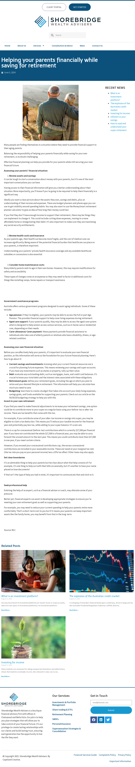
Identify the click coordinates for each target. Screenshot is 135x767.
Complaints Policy (107, 754)
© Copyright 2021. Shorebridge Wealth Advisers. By (26, 756)
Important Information (120, 761)
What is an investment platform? (115, 96)
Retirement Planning (62, 714)
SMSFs (55, 719)
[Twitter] (108, 720)
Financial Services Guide (85, 754)
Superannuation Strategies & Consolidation (66, 730)
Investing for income (120, 113)
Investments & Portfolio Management (64, 703)
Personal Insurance (61, 723)
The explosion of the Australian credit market (120, 107)
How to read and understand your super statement (118, 127)
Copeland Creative (11, 759)
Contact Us (97, 45)
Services (37, 45)
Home (7, 45)
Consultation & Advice (62, 45)
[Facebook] (93, 720)
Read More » (5, 610)
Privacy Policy (124, 754)
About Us (22, 45)
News (82, 45)
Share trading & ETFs (62, 709)
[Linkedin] (101, 720)
